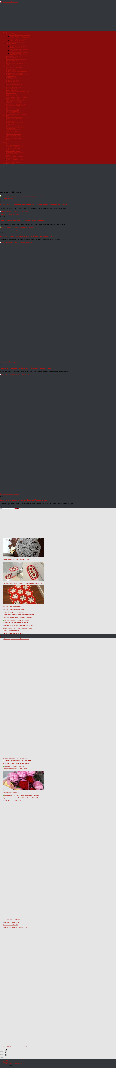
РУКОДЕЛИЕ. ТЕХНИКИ (13, 103)
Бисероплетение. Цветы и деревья (16, 114)
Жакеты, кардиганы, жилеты (17, 45)
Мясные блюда (10, 128)
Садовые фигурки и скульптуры (9, 214)
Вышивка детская (11, 90)
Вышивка (6, 86)
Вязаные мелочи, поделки (17, 42)
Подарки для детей (11, 158)
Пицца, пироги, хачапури (13, 118)
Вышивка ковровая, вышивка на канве (17, 91)
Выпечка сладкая (11, 119)
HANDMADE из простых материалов (17, 104)
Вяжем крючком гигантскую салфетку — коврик (17, 559)
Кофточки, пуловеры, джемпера (18, 52)
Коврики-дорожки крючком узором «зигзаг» (15, 622)
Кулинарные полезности (13, 141)
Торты (8, 132)
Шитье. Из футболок (12, 81)
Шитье (5, 66)
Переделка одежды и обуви (14, 84)
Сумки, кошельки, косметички (14, 63)
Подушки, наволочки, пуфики (14, 73)
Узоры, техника (10, 64)
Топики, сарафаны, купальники (18, 49)
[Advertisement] (47, 18)
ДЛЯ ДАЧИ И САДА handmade (15, 100)
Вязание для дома (11, 33)
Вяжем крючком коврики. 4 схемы (13, 633)
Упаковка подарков (12, 153)
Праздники (6, 149)
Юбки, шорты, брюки (15, 53)
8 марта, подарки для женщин (15, 156)
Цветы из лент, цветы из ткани (15, 105)
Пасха (8, 155)
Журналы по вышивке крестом (15, 144)
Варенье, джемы (11, 121)
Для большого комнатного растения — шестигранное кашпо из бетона (33, 205)
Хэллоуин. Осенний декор (13, 161)
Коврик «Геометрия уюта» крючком (13, 612)
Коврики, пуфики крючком (17, 36)
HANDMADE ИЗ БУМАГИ (13, 101)
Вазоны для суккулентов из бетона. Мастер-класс (23, 500)
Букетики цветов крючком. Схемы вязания (15, 758)
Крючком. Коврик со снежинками (12, 606)
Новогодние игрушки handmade (15, 152)
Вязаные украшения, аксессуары (16, 59)
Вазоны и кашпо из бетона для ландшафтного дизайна (26, 236)
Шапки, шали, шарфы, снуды (17, 54)
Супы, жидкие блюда (12, 131)
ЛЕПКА (8, 107)
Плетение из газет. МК (12, 110)
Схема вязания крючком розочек (12, 792)
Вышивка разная (11, 93)
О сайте (5, 1062)
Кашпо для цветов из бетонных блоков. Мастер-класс (25, 368)
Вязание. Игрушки (11, 57)
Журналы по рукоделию (13, 148)
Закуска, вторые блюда (13, 129)
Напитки (8, 139)
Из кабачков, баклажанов (13, 134)
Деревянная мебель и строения (9, 362)
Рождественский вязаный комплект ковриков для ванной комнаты (22, 583)
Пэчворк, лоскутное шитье (14, 67)
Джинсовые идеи (11, 76)
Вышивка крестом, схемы (13, 87)
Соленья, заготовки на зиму (14, 122)
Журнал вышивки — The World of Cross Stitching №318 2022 (20, 798)
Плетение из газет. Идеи (13, 111)
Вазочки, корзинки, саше (16, 40)
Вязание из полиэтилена (13, 61)
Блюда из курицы (11, 124)
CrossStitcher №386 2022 (10, 925)
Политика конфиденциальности (12, 1063)
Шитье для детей (11, 69)
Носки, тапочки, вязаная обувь (18, 46)
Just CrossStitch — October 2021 (12, 919)
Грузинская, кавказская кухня (14, 117)
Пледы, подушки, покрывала (17, 39)
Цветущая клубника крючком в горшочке (15, 768)
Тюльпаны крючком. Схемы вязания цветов (16, 763)
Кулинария (6, 115)
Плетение (6, 108)
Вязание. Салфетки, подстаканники (19, 35)
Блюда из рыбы (10, 125)
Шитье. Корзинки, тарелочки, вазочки (17, 71)
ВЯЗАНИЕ (6, 32)
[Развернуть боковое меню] (0, 636)
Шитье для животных (12, 80)
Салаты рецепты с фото (13, 135)
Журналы (6, 142)
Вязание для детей (11, 60)
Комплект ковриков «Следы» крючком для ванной (17, 617)
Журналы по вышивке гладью (15, 145)
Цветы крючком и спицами (14, 56)
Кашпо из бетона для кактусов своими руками (22, 220)
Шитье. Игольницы (11, 78)
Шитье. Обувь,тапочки (12, 83)
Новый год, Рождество (13, 151)
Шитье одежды (10, 77)
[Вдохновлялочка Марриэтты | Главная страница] (9, 2)
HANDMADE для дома (12, 98)
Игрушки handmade (12, 95)
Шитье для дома (11, 70)
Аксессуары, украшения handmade (16, 97)
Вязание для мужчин (15, 47)
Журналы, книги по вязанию (14, 146)
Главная (5, 1060)
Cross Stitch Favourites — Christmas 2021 (15, 1046)
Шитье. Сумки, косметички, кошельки (17, 74)
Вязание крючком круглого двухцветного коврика (17, 628)
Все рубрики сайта (8, 163)
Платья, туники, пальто (16, 50)
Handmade (6, 94)
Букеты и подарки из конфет (14, 159)
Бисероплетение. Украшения (14, 112)
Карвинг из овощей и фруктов (15, 136)
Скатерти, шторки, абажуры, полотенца (21, 37)
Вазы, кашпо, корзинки (6, 198)
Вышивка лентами (11, 88)
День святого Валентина (13, 162)
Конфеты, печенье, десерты (14, 138)
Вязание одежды (11, 43)
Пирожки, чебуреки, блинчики (15, 127)
